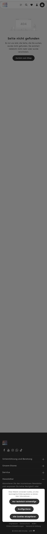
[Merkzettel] (31, 4)
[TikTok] (21, 451)
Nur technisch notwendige (24, 501)
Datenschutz (25, 524)
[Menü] (21, 4)
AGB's (34, 524)
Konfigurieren (24, 509)
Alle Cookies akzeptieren (24, 516)
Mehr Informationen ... (24, 496)
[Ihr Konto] (36, 4)
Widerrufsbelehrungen (15, 526)
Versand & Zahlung (33, 526)
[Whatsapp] (17, 451)
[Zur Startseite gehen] (4, 5)
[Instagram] (13, 451)
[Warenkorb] (42, 4)
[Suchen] (26, 4)
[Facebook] (4, 451)
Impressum (13, 524)
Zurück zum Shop (24, 58)
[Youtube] (8, 451)
